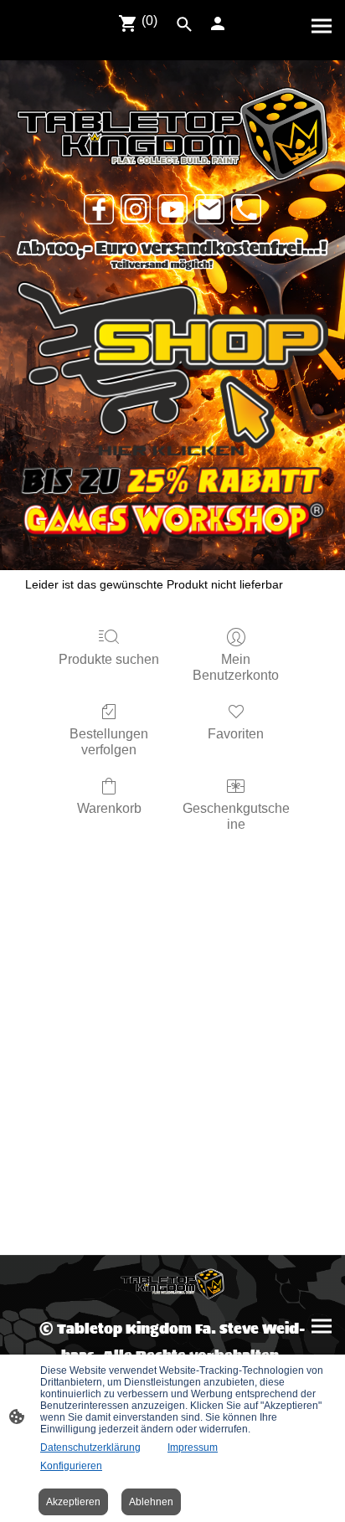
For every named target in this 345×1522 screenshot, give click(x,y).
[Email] (209, 209)
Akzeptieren (73, 1502)
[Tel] (246, 209)
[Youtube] (172, 209)
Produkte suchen (109, 659)
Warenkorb (109, 808)
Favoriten (236, 734)
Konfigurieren (71, 1466)
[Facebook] (99, 209)
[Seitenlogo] (172, 1283)
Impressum (192, 1447)
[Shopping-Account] (218, 23)
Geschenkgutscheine (236, 816)
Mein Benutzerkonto (236, 667)
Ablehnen (151, 1502)
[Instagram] (136, 209)
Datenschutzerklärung (90, 1447)
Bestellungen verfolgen (109, 742)
